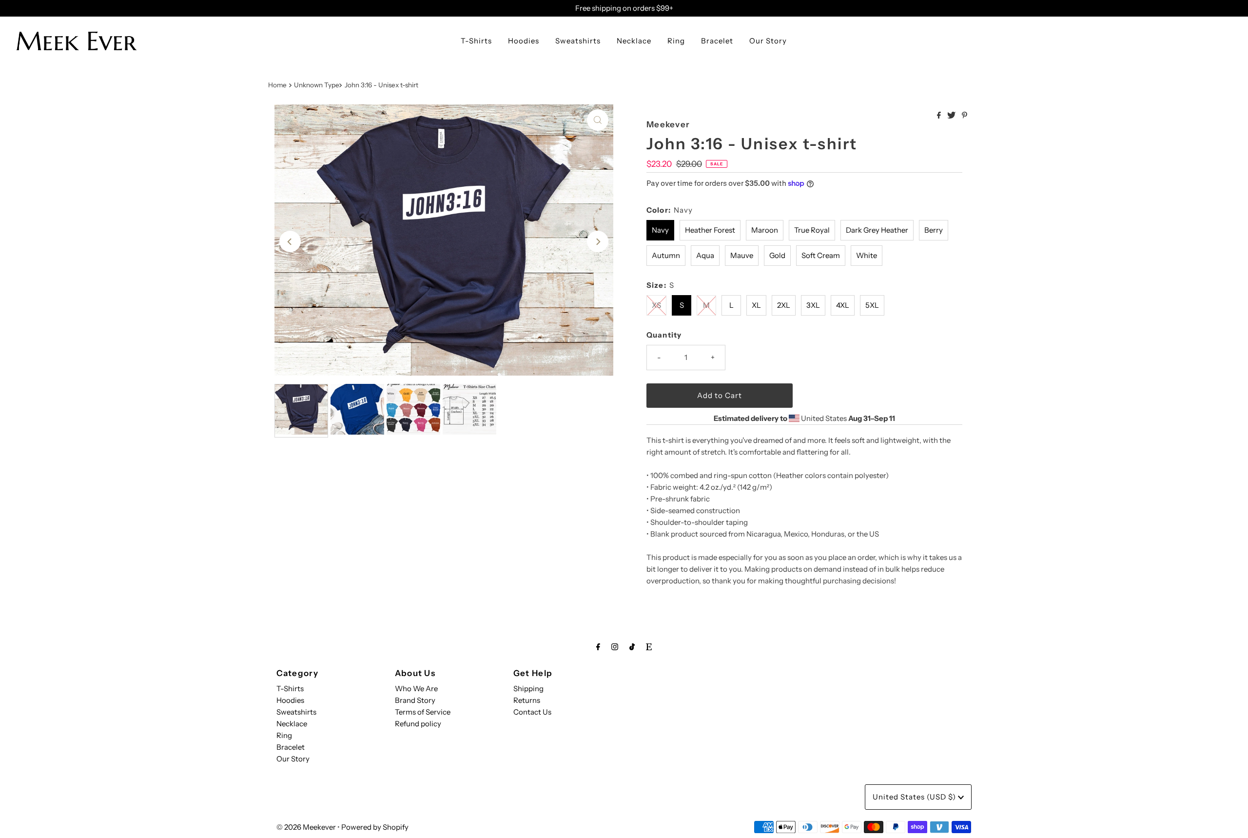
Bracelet (717, 40)
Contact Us (532, 712)
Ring (676, 40)
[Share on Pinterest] (964, 115)
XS (656, 305)
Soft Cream (820, 255)
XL (756, 305)
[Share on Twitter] (952, 115)
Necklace (634, 40)
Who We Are (416, 688)
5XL (872, 305)
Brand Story (415, 700)
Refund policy (418, 723)
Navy (660, 230)
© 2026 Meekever (306, 827)
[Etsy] (649, 647)
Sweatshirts (578, 40)
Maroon (764, 230)
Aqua (705, 255)
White (866, 255)
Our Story (768, 40)
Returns (526, 700)
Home (277, 85)
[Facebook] (598, 647)
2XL (783, 305)
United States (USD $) (915, 796)
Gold (777, 255)
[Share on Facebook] (939, 115)
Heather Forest (710, 230)
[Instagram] (614, 647)
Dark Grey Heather (877, 230)
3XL (813, 305)
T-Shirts (476, 40)
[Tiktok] (632, 647)
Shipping (528, 688)
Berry (933, 230)
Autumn (666, 255)
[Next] (597, 241)
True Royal (812, 230)
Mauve (741, 255)
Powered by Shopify (375, 827)
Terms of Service (422, 712)
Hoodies (523, 40)
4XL (842, 305)
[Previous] (290, 241)
